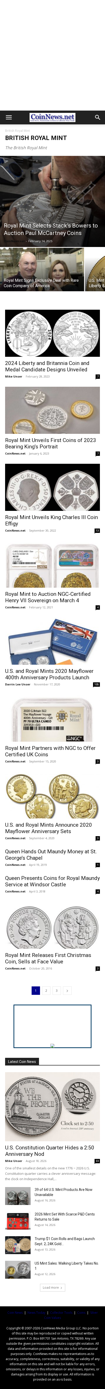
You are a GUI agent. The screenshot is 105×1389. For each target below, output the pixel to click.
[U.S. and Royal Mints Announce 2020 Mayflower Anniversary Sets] (52, 795)
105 (96, 684)
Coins (81, 1312)
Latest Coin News (22, 1062)
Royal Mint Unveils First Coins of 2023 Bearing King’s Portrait (50, 443)
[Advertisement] (52, 55)
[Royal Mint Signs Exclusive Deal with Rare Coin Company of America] (42, 279)
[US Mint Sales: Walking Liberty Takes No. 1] (18, 1270)
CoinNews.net (14, 241)
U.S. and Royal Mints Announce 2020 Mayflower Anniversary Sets (48, 828)
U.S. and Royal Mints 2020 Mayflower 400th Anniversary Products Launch (49, 674)
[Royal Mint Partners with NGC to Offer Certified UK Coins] (52, 718)
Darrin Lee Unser (17, 684)
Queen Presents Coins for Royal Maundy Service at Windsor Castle (52, 881)
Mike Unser (13, 376)
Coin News (15, 1312)
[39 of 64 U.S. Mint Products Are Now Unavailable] (18, 1196)
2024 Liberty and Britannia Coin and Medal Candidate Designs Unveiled (47, 366)
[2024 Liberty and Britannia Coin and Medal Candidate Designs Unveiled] (52, 333)
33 (97, 1161)
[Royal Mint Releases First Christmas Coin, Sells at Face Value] (52, 925)
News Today (36, 1312)
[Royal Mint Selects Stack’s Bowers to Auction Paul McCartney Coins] (52, 201)
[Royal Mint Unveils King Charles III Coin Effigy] (52, 487)
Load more (51, 1287)
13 (97, 530)
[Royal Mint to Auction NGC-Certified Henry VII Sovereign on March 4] (52, 564)
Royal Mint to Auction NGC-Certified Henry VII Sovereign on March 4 (48, 597)
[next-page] (67, 990)
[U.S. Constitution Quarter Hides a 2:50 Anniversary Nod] (52, 1106)
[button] (9, 117)
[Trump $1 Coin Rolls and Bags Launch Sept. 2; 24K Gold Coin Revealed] (18, 1245)
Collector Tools (61, 1312)
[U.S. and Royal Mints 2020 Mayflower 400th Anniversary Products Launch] (52, 641)
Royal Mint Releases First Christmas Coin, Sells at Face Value (48, 958)
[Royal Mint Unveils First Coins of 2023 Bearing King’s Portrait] (52, 410)
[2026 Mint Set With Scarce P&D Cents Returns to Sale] (18, 1221)
